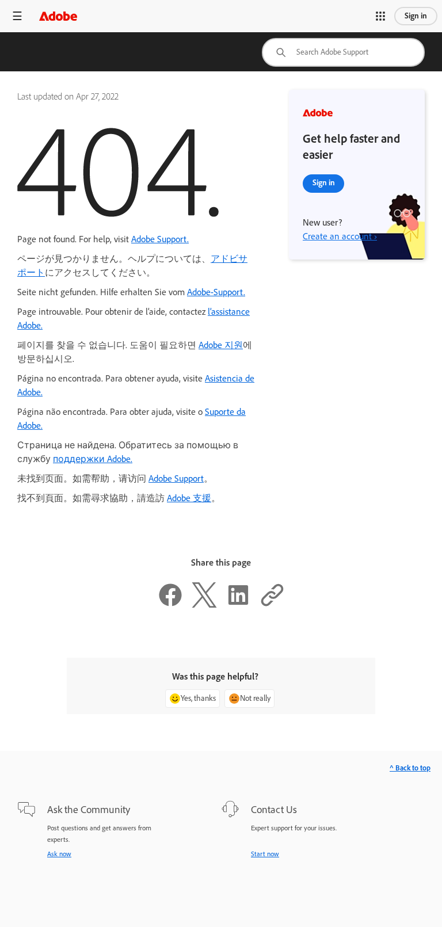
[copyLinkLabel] (272, 604)
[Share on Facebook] (170, 604)
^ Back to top (410, 768)
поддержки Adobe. (92, 458)
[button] (380, 16)
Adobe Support (176, 478)
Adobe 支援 (189, 498)
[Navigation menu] (17, 16)
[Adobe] (58, 16)
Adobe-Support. (216, 292)
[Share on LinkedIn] (238, 604)
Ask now (59, 854)
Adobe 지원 (221, 344)
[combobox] (343, 52)
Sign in (416, 16)
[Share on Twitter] (204, 604)
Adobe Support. (160, 239)
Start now (265, 854)
